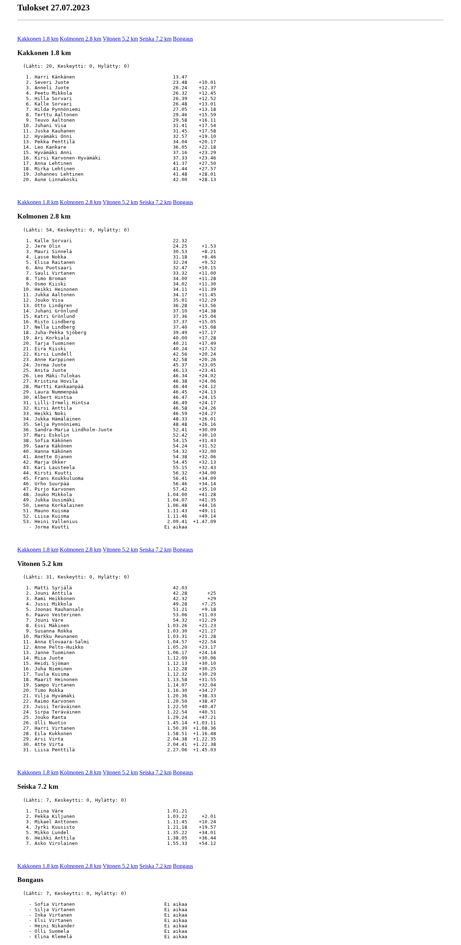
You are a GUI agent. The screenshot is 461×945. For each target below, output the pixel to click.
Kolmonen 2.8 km (80, 39)
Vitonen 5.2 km (120, 39)
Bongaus (183, 39)
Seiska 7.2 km (155, 39)
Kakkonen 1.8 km (37, 39)
